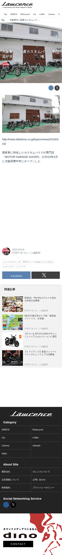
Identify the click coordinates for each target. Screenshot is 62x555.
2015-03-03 (17, 63)
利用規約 (6, 487)
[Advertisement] (23, 186)
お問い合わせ (39, 479)
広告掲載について (10, 479)
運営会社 (6, 471)
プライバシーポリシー (43, 487)
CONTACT (18, 544)
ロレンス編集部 (29, 66)
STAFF (15, 66)
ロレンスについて (41, 471)
